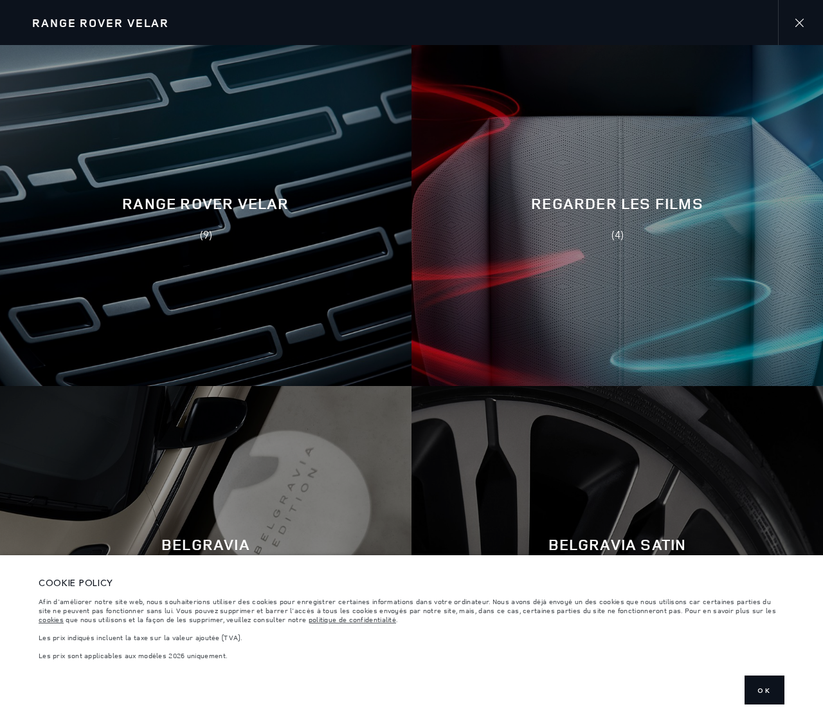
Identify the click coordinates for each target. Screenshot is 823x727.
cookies (51, 619)
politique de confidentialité (352, 619)
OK (764, 690)
